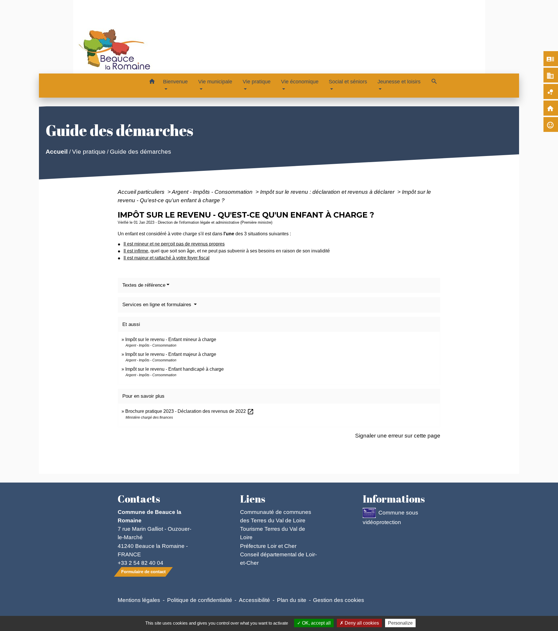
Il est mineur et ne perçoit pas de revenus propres (174, 243)
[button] (151, 82)
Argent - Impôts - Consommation (213, 192)
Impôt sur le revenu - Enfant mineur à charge (170, 339)
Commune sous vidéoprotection (391, 517)
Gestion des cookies (338, 600)
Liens (252, 499)
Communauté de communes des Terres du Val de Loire (275, 516)
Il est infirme (136, 250)
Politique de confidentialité (199, 600)
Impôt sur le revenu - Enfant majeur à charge (170, 354)
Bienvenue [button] (175, 82)
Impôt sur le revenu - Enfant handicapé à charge (174, 369)
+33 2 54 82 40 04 (140, 563)
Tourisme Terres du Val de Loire (272, 533)
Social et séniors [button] (348, 82)
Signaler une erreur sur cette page (397, 435)
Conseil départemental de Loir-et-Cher (278, 558)
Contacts (139, 499)
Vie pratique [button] (257, 82)
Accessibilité (254, 600)
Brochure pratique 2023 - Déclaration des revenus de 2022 (189, 411)
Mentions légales (139, 600)
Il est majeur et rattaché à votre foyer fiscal (167, 257)
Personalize (400, 623)
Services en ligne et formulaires (157, 304)
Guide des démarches (140, 151)
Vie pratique (88, 151)
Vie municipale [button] (215, 82)
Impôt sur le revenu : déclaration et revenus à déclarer (328, 192)
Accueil (57, 151)
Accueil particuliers (142, 192)
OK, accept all (316, 623)
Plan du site (291, 600)
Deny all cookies (361, 623)
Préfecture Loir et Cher (268, 546)
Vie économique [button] (300, 82)
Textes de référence (143, 285)
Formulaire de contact (143, 571)
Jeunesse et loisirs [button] (399, 82)
